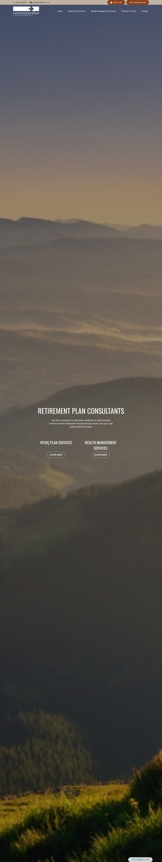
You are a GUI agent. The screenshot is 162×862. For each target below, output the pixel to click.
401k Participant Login (137, 2)
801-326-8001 (21, 2)
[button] (60, 11)
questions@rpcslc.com (41, 2)
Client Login (117, 2)
